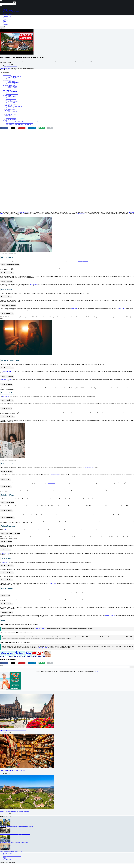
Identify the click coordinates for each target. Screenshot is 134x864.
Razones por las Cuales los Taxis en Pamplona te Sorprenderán (14, 842)
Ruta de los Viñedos (12, 118)
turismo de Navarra (40, 628)
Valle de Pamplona (8, 105)
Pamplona (7, 529)
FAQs (5, 120)
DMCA (4, 857)
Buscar (1, 665)
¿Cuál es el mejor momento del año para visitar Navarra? (20, 123)
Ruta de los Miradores (12, 111)
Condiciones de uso (7, 854)
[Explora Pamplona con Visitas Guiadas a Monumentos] (27, 727)
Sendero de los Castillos (13, 94)
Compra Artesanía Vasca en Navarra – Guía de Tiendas (13, 770)
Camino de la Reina (12, 114)
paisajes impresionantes (23, 212)
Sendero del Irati (11, 97)
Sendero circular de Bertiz (13, 82)
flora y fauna (122, 308)
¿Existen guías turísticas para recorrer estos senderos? (19, 124)
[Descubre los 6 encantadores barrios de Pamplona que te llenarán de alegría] (5, 825)
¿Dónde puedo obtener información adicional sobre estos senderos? (23, 121)
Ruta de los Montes (12, 107)
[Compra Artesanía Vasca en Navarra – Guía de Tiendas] (27, 767)
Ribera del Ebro (7, 115)
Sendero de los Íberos (12, 91)
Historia (4, 21)
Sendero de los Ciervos (13, 113)
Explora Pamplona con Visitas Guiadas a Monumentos (13, 730)
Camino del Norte (11, 81)
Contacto (5, 858)
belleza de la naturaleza (110, 615)
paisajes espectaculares (83, 261)
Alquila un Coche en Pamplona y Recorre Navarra (11, 851)
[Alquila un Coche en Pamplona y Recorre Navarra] (5, 849)
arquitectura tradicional (56, 474)
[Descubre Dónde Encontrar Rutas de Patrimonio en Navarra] (27, 808)
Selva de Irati (7, 110)
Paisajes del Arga (7, 100)
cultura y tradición (89, 467)
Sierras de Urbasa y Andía (9, 85)
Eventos (4, 19)
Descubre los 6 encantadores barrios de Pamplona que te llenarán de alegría (16, 826)
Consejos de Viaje (7, 16)
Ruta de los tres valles (12, 77)
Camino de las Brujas (12, 83)
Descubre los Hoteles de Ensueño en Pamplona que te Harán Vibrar (15, 834)
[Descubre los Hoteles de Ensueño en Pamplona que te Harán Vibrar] (5, 832)
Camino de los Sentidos (13, 104)
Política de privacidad (7, 853)
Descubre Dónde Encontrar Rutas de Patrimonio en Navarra (14, 811)
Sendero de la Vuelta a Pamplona (15, 106)
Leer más (96, 671)
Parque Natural (74, 308)
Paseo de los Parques (12, 119)
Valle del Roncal (7, 95)
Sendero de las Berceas (13, 101)
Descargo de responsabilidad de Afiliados (12, 856)
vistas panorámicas (81, 213)
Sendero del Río (11, 116)
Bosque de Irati (51, 483)
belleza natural (28, 214)
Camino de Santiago (12, 78)
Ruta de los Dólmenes (12, 86)
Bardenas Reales (7, 90)
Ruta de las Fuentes (12, 89)
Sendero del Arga (11, 109)
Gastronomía (5, 20)
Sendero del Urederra (12, 87)
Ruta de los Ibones (12, 99)
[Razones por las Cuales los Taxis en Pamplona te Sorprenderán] (5, 841)
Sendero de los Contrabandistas (14, 76)
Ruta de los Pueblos (12, 96)
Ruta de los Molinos (12, 102)
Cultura (4, 17)
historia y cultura (42, 529)
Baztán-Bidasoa (7, 80)
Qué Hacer (5, 24)
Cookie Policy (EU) (7, 859)
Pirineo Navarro (7, 75)
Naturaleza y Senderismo (8, 23)
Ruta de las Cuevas (12, 92)
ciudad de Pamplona (39, 536)
